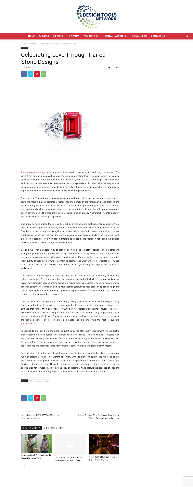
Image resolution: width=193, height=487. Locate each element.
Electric (58, 36)
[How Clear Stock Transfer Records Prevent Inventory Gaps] (36, 443)
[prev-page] (23, 466)
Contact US (158, 36)
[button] (186, 36)
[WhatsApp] (43, 74)
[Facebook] (24, 74)
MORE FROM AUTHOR (53, 428)
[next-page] (27, 466)
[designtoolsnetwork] (96, 16)
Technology (91, 36)
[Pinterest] (37, 74)
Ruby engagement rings (39, 381)
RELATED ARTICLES (31, 428)
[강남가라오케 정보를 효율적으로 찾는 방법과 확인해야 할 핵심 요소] (104, 444)
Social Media (139, 36)
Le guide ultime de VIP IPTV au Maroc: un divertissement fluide (40, 417)
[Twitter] (30, 74)
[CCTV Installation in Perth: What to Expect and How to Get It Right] (70, 444)
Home (31, 36)
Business (44, 36)
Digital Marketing (115, 36)
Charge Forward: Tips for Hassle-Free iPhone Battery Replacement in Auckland (98, 417)
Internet (74, 36)
